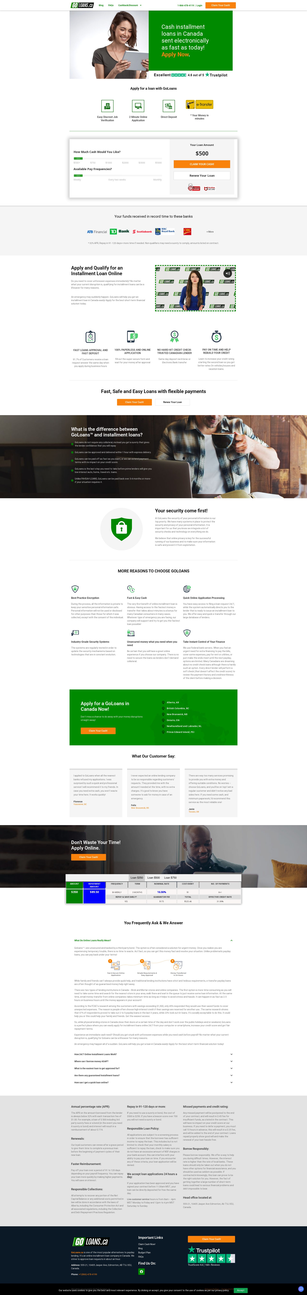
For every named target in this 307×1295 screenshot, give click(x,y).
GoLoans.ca (77, 1252)
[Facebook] (141, 1271)
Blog (101, 5)
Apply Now (175, 54)
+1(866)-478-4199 (88, 1274)
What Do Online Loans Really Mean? (92, 940)
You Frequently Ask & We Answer (153, 923)
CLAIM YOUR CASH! (202, 164)
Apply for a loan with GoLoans (153, 88)
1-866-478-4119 (185, 5)
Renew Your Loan (202, 175)
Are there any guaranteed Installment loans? (97, 1075)
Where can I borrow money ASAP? (91, 1061)
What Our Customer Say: (153, 756)
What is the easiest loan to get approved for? (97, 1068)
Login (199, 5)
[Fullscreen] (232, 308)
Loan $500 (153, 877)
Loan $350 (137, 877)
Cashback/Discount (128, 5)
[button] (153, 940)
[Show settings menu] (226, 308)
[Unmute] (220, 308)
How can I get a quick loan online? (91, 1082)
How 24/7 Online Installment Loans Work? (95, 1054)
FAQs (111, 5)
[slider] (192, 308)
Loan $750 (170, 877)
